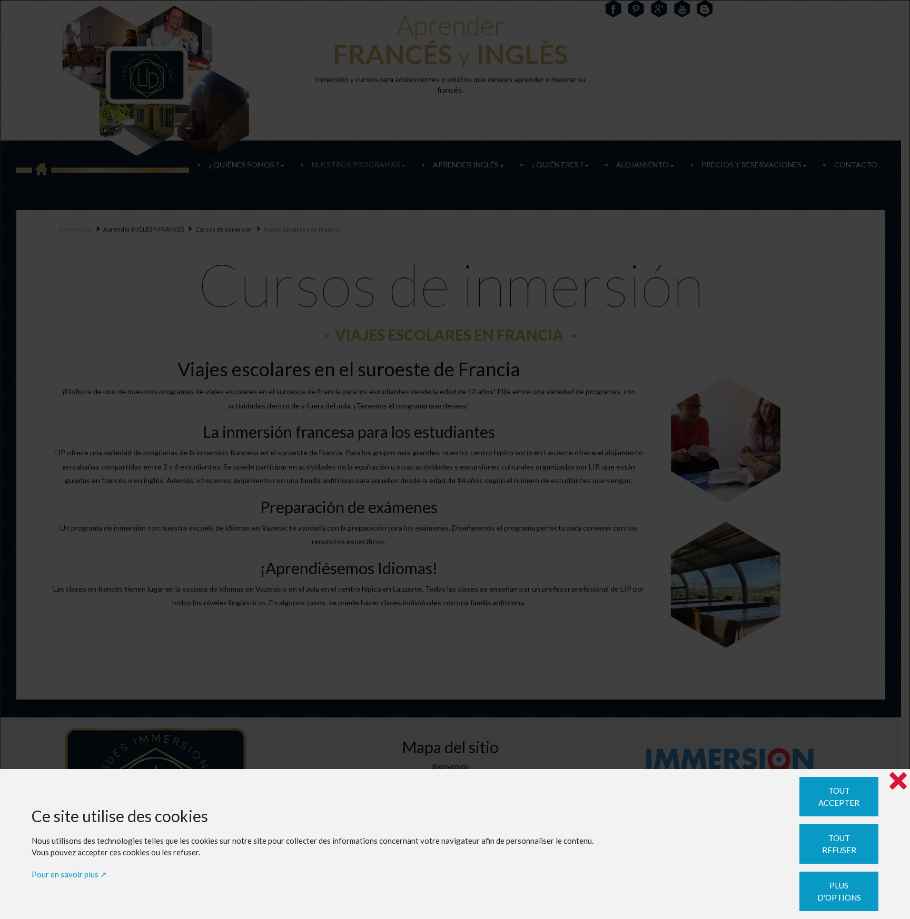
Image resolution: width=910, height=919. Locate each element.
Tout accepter (838, 796)
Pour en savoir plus (65, 874)
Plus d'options (839, 891)
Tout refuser (839, 844)
